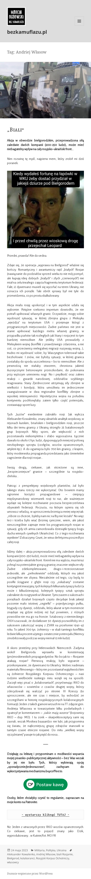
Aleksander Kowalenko (21, 854)
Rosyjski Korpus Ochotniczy (52, 858)
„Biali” (15, 129)
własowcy (13, 862)
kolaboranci (27, 858)
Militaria (39, 850)
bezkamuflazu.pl (27, 31)
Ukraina (61, 850)
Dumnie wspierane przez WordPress (30, 873)
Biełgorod (13, 858)
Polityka (50, 850)
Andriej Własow (45, 854)
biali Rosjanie (65, 854)
